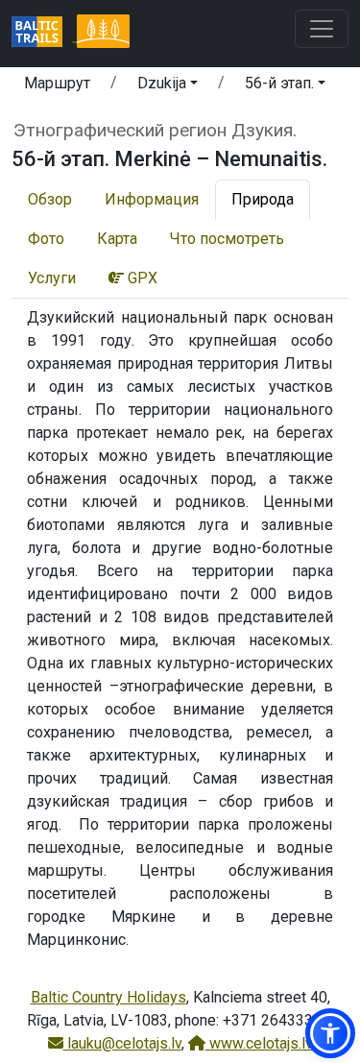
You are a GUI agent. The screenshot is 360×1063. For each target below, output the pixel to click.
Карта (117, 239)
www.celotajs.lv (259, 1043)
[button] (167, 86)
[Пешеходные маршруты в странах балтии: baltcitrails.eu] (44, 33)
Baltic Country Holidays (108, 997)
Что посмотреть (227, 239)
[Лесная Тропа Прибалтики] (103, 33)
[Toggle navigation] (321, 29)
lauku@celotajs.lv (122, 1043)
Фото (46, 239)
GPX (140, 278)
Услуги (52, 278)
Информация (152, 199)
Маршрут (57, 83)
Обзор (50, 199)
